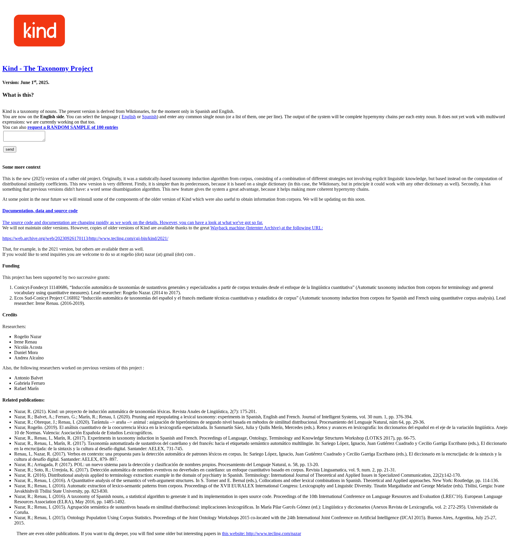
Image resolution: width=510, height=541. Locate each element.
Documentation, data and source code (40, 210)
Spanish (149, 116)
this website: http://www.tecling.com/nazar (261, 533)
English (129, 116)
